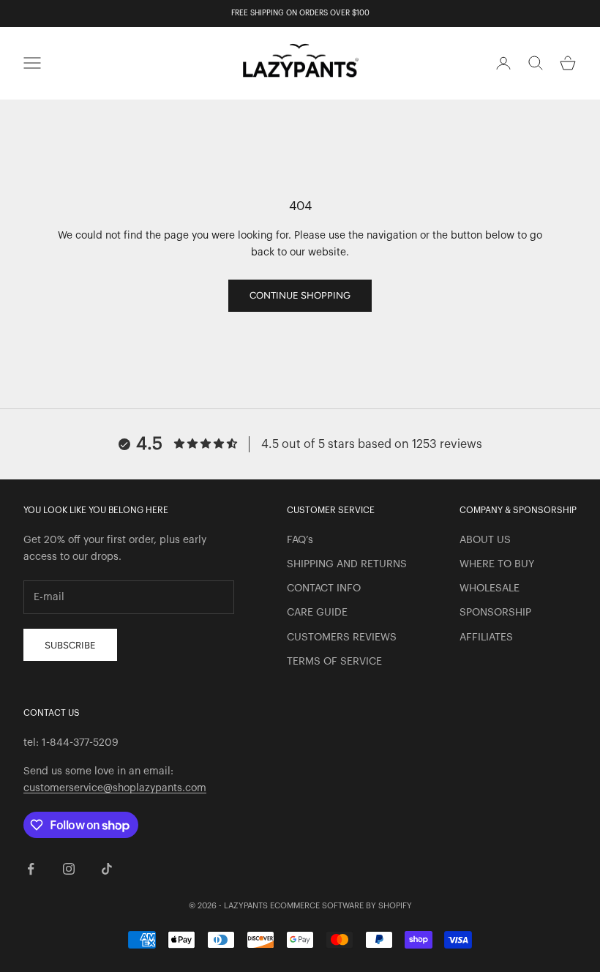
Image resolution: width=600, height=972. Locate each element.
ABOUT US (485, 540)
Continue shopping (300, 295)
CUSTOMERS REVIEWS (342, 637)
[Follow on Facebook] (30, 868)
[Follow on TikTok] (107, 868)
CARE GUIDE (317, 613)
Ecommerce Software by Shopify (341, 906)
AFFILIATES (486, 637)
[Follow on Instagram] (68, 868)
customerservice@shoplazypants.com (114, 788)
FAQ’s (300, 540)
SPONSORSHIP (495, 613)
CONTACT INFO (324, 588)
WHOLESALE (490, 588)
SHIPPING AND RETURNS (347, 564)
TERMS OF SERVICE (334, 662)
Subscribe (70, 645)
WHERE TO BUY (497, 564)
